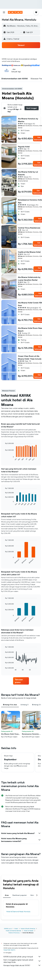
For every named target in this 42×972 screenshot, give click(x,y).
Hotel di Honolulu (14, 933)
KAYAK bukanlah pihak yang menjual (18, 956)
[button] (4, 12)
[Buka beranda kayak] (15, 12)
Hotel (16, 928)
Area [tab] (7, 895)
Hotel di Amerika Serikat (13, 930)
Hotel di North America (28, 928)
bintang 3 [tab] (24, 705)
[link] (21, 681)
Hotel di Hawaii (28, 930)
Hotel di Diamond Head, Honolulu (18, 912)
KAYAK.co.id (8, 928)
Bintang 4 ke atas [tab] (10, 705)
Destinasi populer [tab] (19, 895)
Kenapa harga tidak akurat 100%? (17, 965)
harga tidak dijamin (9, 950)
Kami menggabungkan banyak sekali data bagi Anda (18, 961)
